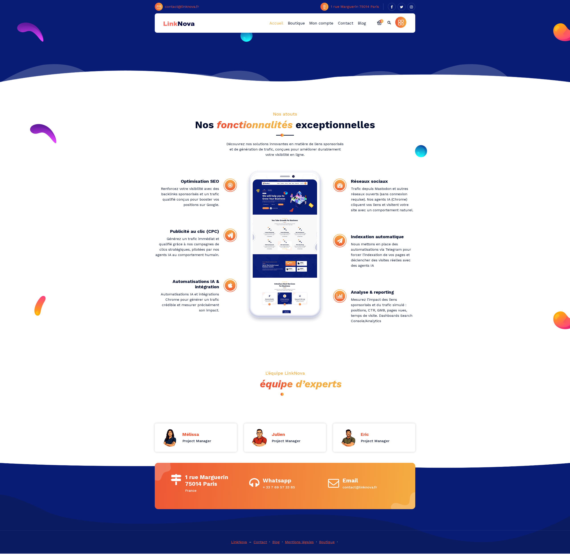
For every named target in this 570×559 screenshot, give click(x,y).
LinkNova (239, 542)
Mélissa (190, 434)
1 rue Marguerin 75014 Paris (355, 6)
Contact (260, 542)
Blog (276, 542)
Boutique (327, 542)
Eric (365, 434)
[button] (379, 22)
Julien (278, 434)
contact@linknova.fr (182, 6)
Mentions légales (299, 542)
